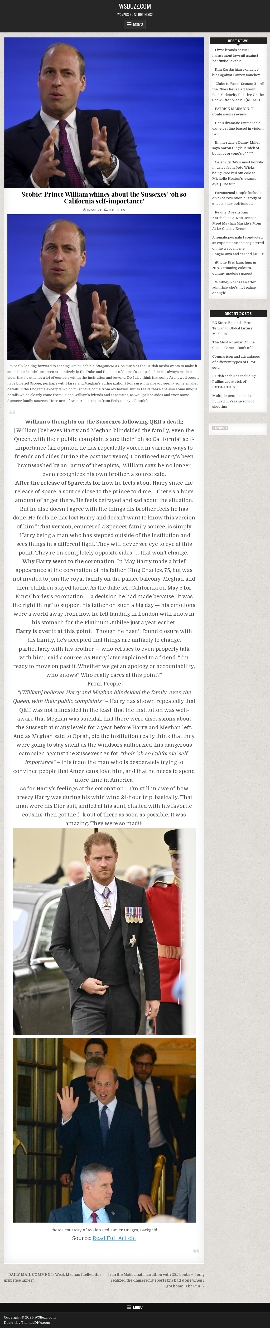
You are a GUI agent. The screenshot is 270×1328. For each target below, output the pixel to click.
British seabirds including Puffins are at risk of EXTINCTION (234, 381)
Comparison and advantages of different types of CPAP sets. (236, 361)
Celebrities (117, 210)
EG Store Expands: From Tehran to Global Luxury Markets (232, 328)
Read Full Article (114, 1238)
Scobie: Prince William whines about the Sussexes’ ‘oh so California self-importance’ (104, 197)
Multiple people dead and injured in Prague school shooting (233, 401)
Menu (138, 24)
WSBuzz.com (135, 6)
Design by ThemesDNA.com (27, 1323)
